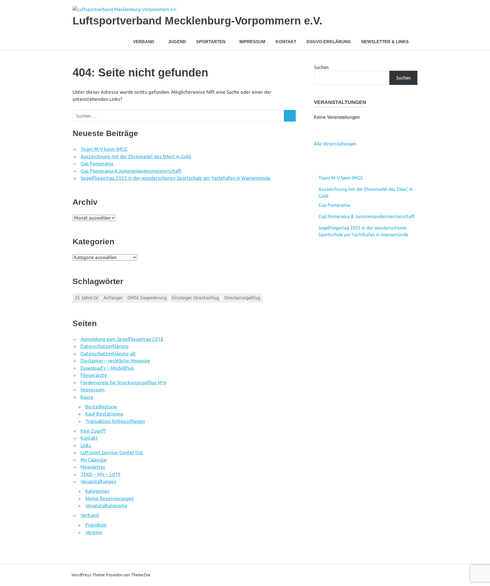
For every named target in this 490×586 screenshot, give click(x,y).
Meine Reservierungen (109, 498)
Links (86, 445)
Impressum (252, 41)
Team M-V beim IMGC (104, 149)
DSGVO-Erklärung (329, 41)
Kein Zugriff (93, 430)
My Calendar (94, 459)
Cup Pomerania (97, 163)
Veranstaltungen (98, 481)
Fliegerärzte (94, 375)
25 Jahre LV (86, 297)
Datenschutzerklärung (104, 346)
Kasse (87, 397)
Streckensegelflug (242, 297)
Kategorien (97, 491)
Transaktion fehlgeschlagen (115, 421)
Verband (90, 515)
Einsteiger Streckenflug (195, 297)
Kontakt (286, 41)
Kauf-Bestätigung (104, 413)
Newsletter (93, 467)
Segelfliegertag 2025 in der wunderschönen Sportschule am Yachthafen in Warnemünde (176, 178)
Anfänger (113, 297)
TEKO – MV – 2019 (101, 474)
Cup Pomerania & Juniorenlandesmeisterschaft (131, 171)
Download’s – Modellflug (107, 368)
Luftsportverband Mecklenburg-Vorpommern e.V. (197, 21)
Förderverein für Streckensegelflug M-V (123, 382)
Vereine (93, 532)
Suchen (321, 67)
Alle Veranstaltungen (335, 143)
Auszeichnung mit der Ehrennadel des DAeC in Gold (136, 156)
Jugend (177, 41)
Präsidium (96, 524)
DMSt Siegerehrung (147, 297)
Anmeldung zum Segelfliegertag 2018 (122, 339)
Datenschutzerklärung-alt (108, 353)
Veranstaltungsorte (106, 505)
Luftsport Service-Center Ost (112, 452)
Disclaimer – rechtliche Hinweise (115, 360)
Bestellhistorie (101, 406)
